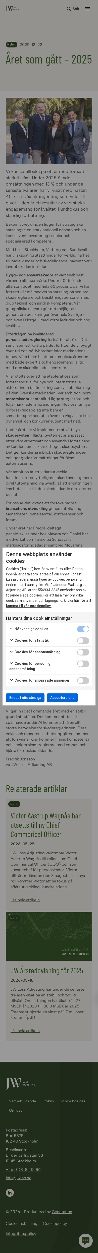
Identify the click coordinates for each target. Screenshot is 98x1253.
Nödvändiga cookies (31, 629)
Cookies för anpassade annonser (42, 680)
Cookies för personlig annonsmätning (29, 666)
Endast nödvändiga (25, 698)
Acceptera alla (62, 698)
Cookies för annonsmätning (37, 652)
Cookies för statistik (31, 640)
